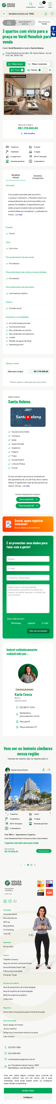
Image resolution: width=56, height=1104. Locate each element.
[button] (47, 94)
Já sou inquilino (10, 1028)
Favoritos (41, 7)
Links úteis (8, 999)
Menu (50, 7)
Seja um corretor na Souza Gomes (17, 963)
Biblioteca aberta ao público (15, 995)
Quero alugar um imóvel (13, 1025)
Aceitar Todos (28, 1091)
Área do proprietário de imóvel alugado (19, 987)
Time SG (6, 933)
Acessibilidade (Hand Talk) (14, 967)
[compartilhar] (46, 14)
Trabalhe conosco (10, 959)
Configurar (28, 1097)
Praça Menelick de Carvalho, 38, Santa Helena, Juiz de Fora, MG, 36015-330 (28, 54)
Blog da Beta (8, 926)
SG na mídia (8, 946)
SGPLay (6, 922)
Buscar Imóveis (30, 7)
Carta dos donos (10, 914)
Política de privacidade (12, 971)
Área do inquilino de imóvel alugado (18, 991)
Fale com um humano (38, 631)
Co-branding (8, 929)
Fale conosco (9, 1036)
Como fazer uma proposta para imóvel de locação (24, 1012)
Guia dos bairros (10, 918)
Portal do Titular (10, 975)
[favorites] (52, 14)
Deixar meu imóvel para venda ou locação (20, 1032)
